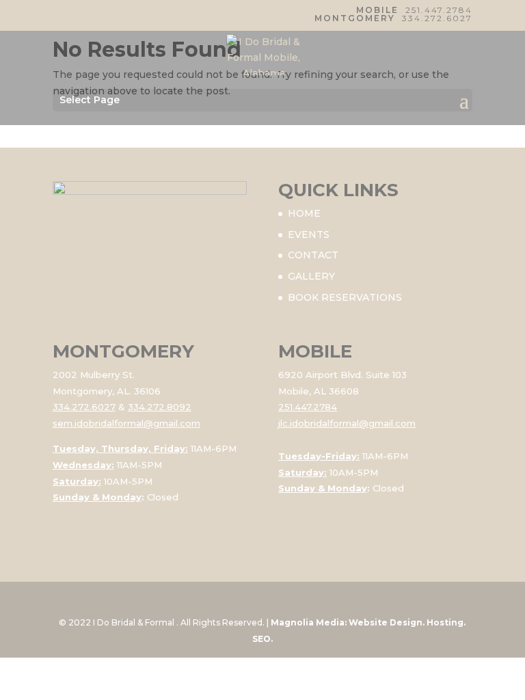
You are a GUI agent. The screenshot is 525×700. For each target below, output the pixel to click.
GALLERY (311, 276)
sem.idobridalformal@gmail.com (126, 423)
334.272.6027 (437, 18)
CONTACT (313, 255)
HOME (304, 213)
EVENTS (308, 234)
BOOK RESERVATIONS (345, 297)
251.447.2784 (438, 10)
